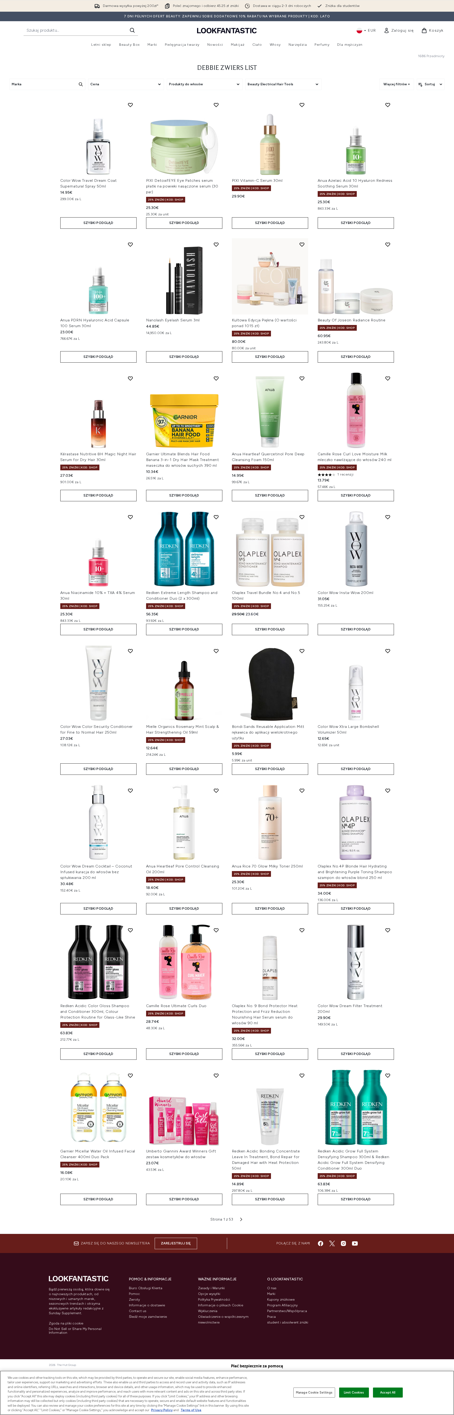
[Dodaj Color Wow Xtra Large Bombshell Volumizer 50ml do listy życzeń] (387, 651)
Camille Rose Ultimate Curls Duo (176, 1006)
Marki (271, 1294)
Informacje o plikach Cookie (220, 1305)
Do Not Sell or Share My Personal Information (75, 1331)
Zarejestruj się (176, 1243)
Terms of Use (191, 1410)
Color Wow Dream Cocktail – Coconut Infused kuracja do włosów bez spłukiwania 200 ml (96, 872)
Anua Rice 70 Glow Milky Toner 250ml (267, 866)
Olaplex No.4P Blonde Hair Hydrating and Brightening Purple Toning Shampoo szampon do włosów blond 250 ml (355, 872)
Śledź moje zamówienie (148, 1317)
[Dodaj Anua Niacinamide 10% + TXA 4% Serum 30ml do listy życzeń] (130, 517)
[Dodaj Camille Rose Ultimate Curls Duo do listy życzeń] (216, 930)
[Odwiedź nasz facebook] (320, 1243)
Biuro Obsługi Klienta (146, 1288)
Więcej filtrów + (396, 84)
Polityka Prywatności (214, 1300)
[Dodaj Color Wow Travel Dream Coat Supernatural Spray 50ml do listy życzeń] (130, 105)
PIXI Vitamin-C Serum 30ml (257, 180)
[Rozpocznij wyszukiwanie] (132, 30)
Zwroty (134, 1300)
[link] (399, 30)
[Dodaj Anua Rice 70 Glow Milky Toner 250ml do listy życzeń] (302, 790)
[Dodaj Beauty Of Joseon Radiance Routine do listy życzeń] (387, 244)
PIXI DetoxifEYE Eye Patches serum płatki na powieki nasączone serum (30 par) (182, 186)
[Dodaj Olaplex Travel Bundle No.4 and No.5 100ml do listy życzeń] (302, 517)
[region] (227, 1393)
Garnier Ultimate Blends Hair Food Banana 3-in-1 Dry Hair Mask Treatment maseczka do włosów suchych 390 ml (182, 460)
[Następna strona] (241, 1219)
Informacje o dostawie (147, 1305)
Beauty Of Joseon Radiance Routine (352, 320)
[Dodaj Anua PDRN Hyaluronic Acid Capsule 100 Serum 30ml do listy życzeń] (130, 244)
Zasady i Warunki (211, 1288)
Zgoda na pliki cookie (66, 1323)
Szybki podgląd (98, 223)
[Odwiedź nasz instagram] (343, 1243)
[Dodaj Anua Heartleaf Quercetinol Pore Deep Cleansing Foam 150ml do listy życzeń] (302, 378)
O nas (272, 1288)
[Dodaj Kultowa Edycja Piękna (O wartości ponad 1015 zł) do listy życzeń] (302, 244)
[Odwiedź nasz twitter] (332, 1243)
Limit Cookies (354, 1392)
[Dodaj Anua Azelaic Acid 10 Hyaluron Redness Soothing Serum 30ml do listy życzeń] (387, 105)
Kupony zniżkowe (281, 1300)
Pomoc (134, 1294)
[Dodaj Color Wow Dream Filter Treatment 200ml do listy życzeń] (387, 930)
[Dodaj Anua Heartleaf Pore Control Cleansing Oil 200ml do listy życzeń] (216, 790)
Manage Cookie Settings (314, 1392)
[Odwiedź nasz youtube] (355, 1243)
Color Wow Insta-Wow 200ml (345, 592)
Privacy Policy (162, 1410)
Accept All (387, 1392)
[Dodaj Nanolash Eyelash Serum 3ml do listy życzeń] (216, 244)
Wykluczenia (208, 1311)
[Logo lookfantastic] (227, 30)
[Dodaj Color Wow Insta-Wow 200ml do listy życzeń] (387, 517)
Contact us (138, 1311)
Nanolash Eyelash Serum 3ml (173, 320)
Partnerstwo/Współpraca (287, 1311)
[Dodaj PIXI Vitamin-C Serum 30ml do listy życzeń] (302, 105)
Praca (271, 1317)
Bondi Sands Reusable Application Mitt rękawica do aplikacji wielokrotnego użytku (268, 732)
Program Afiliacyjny (282, 1305)
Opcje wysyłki (209, 1294)
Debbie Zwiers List (227, 68)
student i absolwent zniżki (287, 1322)
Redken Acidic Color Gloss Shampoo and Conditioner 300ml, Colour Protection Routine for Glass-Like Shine (97, 1011)
